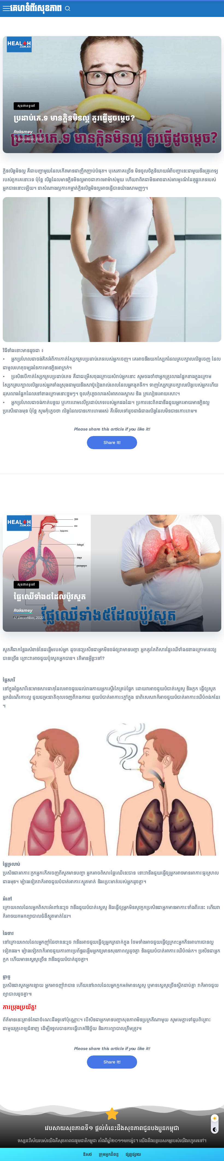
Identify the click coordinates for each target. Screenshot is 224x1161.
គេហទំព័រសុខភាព (36, 8)
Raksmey (23, 131)
